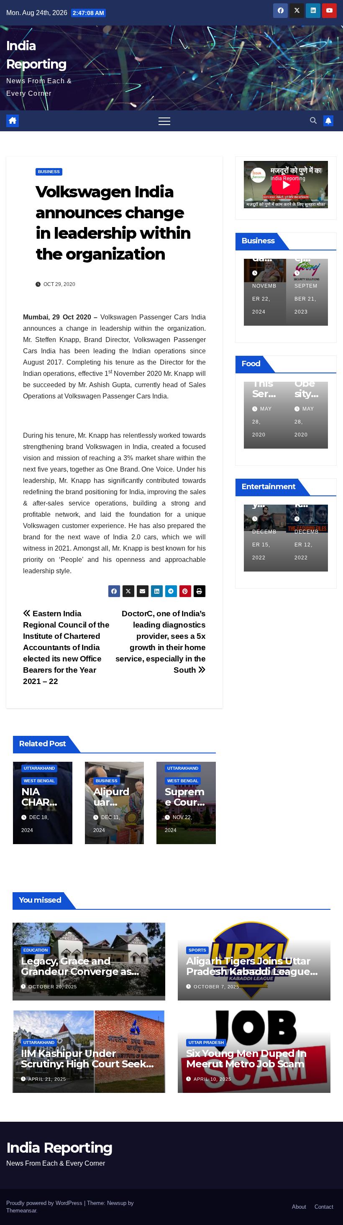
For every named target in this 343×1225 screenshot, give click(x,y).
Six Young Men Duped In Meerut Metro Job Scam (246, 1058)
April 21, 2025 (47, 1079)
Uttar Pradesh (206, 1042)
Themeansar (21, 1210)
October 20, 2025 (52, 986)
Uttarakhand (39, 768)
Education (35, 950)
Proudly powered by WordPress (45, 1203)
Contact (324, 1207)
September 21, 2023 (305, 299)
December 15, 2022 (264, 545)
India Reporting (59, 1147)
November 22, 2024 (264, 299)
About (299, 1207)
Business (49, 171)
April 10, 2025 (212, 1079)
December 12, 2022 (306, 545)
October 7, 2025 (216, 986)
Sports (197, 950)
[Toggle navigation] (164, 121)
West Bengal (39, 780)
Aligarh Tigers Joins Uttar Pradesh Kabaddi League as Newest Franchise (248, 971)
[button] (313, 120)
